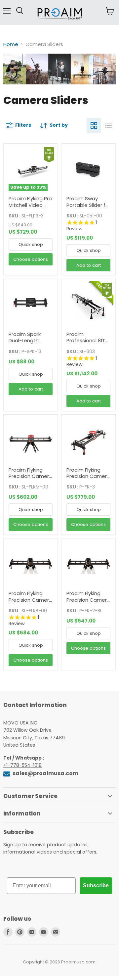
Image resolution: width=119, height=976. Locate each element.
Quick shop (31, 244)
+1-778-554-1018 (22, 765)
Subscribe (96, 885)
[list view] (108, 125)
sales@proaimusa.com (45, 773)
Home (10, 44)
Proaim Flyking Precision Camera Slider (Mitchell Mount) (88, 479)
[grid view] (94, 125)
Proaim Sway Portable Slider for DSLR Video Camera (88, 208)
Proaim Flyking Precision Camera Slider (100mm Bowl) (88, 603)
